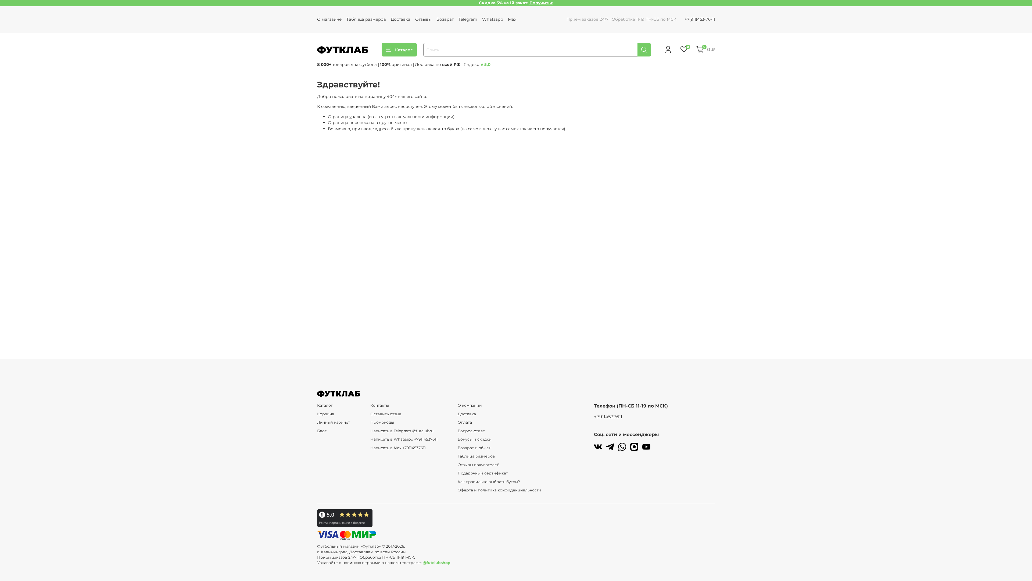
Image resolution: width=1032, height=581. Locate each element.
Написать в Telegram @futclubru (401, 431)
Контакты (379, 405)
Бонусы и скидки (475, 439)
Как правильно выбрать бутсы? (489, 482)
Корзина (325, 414)
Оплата (465, 422)
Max (512, 19)
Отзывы (423, 19)
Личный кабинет (333, 422)
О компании (470, 405)
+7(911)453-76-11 (700, 19)
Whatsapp (492, 19)
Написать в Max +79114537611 (398, 448)
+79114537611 (608, 416)
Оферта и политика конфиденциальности (499, 490)
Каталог (404, 49)
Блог (322, 431)
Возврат (445, 19)
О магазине (329, 19)
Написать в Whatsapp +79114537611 (404, 439)
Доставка (400, 19)
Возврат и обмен (474, 448)
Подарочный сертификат (483, 473)
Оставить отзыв (386, 414)
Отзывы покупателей (479, 465)
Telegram (467, 19)
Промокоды (382, 422)
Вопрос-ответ (471, 431)
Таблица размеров (366, 19)
